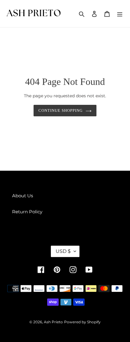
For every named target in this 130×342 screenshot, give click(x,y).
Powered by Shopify (82, 322)
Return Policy (27, 212)
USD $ (63, 251)
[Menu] (119, 13)
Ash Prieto (53, 322)
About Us (22, 195)
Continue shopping (60, 110)
